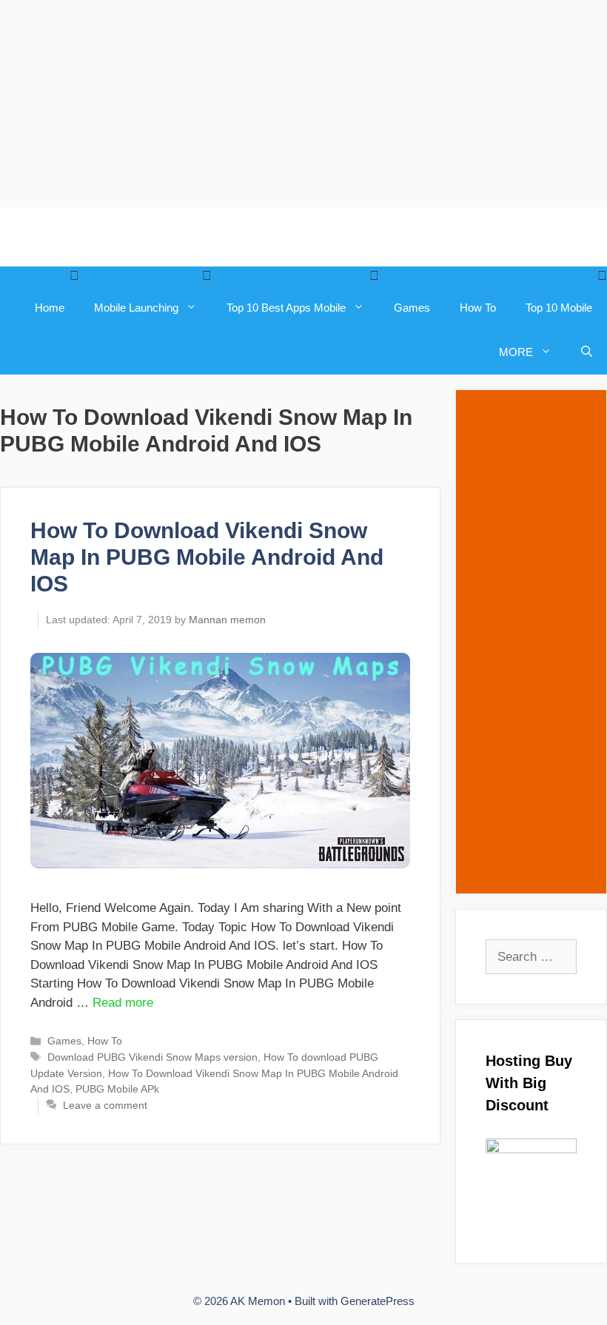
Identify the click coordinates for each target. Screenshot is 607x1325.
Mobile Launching (136, 307)
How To (478, 307)
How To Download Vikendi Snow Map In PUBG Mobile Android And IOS (206, 557)
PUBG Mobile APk (117, 1089)
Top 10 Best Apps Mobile (286, 307)
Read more (123, 1003)
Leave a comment (105, 1105)
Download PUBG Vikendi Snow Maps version (152, 1057)
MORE (516, 352)
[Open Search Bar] (586, 352)
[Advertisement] (303, 103)
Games (412, 307)
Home (49, 307)
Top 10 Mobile (559, 307)
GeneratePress (378, 1301)
